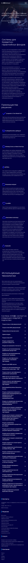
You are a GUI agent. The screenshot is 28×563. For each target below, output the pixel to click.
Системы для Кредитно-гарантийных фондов (9, 528)
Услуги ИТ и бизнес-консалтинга (7, 543)
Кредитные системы (5, 518)
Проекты (2, 553)
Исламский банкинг (5, 531)
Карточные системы (5, 521)
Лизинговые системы (5, 529)
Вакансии (3, 557)
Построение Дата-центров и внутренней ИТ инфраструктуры (12, 541)
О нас (2, 554)
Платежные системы (5, 523)
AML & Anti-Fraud (4, 526)
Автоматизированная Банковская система (9, 520)
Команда (2, 556)
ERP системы (3, 515)
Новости (2, 559)
